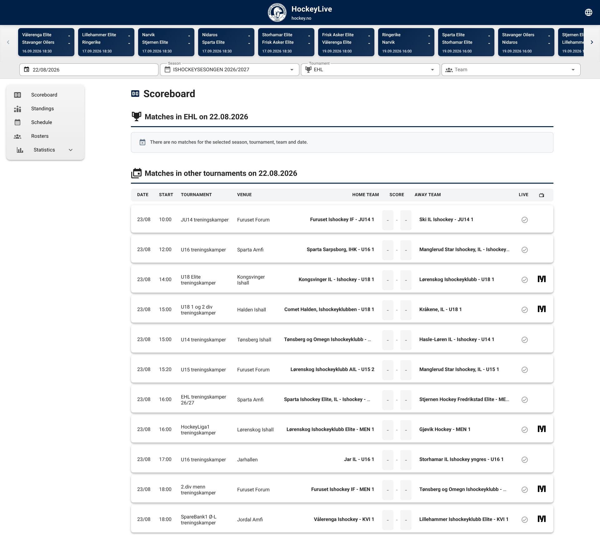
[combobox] (229, 69)
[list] (45, 122)
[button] (422, 69)
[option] (45, 95)
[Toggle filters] (588, 12)
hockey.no (301, 18)
